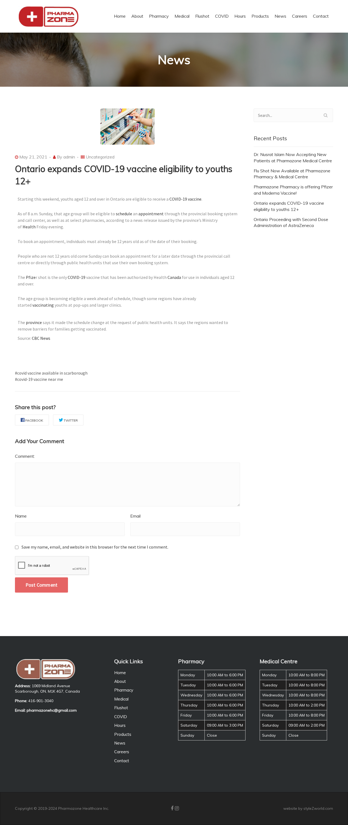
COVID (120, 716)
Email (135, 516)
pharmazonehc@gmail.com (52, 710)
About (120, 681)
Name (21, 516)
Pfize (31, 277)
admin (69, 157)
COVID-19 (178, 199)
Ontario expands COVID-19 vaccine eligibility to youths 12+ (289, 206)
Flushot (121, 707)
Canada (174, 277)
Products (122, 734)
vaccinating (43, 305)
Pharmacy (123, 690)
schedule (124, 213)
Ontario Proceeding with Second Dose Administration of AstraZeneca (291, 222)
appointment (151, 213)
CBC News (41, 338)
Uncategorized (100, 157)
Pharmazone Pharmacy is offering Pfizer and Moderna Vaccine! (293, 190)
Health (29, 226)
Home (120, 672)
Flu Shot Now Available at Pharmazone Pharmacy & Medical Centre (292, 174)
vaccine (194, 199)
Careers (121, 751)
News (119, 743)
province (34, 322)
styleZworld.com (318, 808)
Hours (120, 725)
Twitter (71, 420)
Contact (121, 760)
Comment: (25, 456)
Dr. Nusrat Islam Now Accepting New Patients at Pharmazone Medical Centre (293, 157)
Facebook (34, 420)
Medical (121, 699)
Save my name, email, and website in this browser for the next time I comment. (94, 547)
